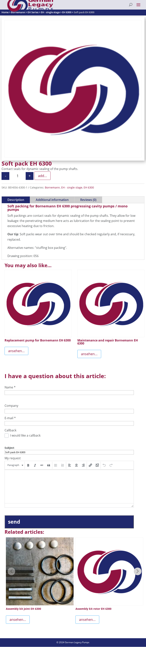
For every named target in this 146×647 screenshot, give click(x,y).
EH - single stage (71, 187)
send (14, 521)
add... (42, 175)
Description (15, 200)
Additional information (52, 200)
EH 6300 (89, 187)
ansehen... (16, 351)
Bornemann (52, 187)
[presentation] (15, 465)
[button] (15, 465)
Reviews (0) (88, 200)
